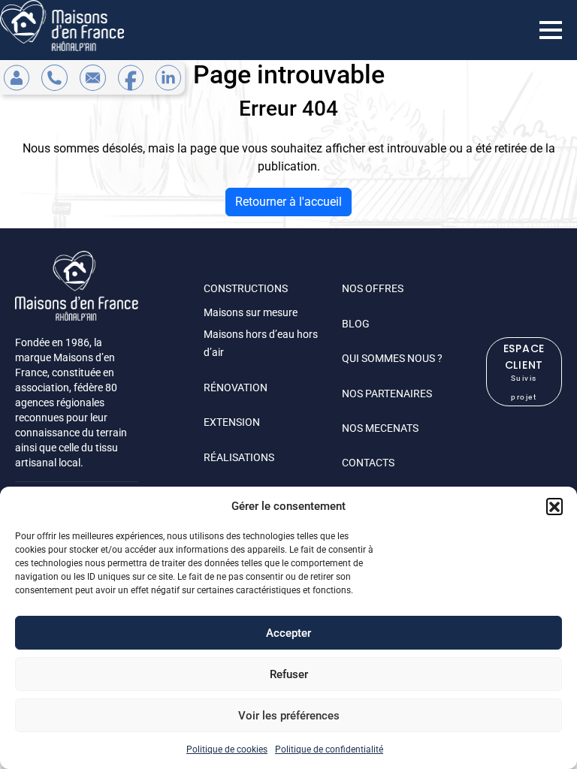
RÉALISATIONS (239, 457)
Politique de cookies (226, 749)
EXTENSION (232, 422)
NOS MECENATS (380, 428)
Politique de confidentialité (329, 749)
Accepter (288, 633)
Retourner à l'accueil (288, 202)
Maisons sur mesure (251, 312)
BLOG (356, 324)
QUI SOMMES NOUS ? (392, 358)
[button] (554, 506)
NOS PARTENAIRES (387, 394)
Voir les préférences (289, 715)
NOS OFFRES (372, 288)
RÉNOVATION (235, 387)
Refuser (289, 674)
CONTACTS (368, 463)
